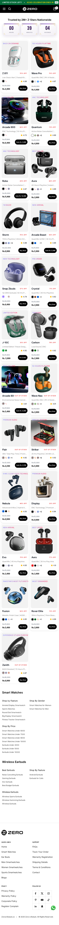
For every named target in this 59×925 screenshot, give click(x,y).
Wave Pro (37, 73)
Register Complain (9, 906)
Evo (4, 557)
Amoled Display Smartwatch (13, 705)
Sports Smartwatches (11, 872)
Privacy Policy (8, 891)
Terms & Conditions (41, 867)
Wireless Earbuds (9, 804)
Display (36, 503)
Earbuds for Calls (36, 778)
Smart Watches (8, 852)
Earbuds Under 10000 (11, 752)
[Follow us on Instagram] (48, 893)
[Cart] (54, 9)
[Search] (9, 9)
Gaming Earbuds (8, 778)
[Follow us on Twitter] (42, 893)
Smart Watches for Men (39, 709)
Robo (5, 181)
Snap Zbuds (8, 288)
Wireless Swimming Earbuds (13, 800)
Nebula (6, 503)
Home (4, 846)
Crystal (35, 288)
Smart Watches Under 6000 (13, 731)
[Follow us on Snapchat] (42, 906)
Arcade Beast (39, 234)
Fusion (6, 611)
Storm (5, 234)
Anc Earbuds (7, 782)
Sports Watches (8, 709)
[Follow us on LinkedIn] (35, 906)
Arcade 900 (8, 127)
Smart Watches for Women (40, 705)
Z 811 (5, 73)
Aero (34, 557)
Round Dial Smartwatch (11, 712)
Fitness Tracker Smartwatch (13, 719)
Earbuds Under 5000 (10, 748)
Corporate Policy (9, 901)
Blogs (4, 877)
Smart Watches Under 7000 (13, 734)
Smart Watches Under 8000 (13, 738)
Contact (36, 872)
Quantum (37, 127)
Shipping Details (40, 862)
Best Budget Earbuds (10, 785)
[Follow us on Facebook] (35, 893)
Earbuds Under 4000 (10, 745)
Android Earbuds (36, 775)
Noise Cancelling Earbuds (12, 775)
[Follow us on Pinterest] (35, 900)
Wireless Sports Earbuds (12, 796)
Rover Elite (37, 611)
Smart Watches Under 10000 (14, 741)
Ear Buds (5, 857)
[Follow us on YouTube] (42, 900)
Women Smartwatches (11, 867)
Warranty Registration (42, 857)
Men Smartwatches (10, 862)
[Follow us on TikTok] (48, 900)
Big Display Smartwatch (12, 716)
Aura (34, 181)
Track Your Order (40, 852)
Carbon (36, 342)
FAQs (34, 846)
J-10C (5, 342)
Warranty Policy (8, 896)
